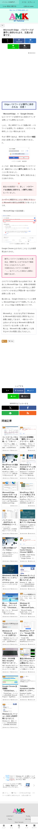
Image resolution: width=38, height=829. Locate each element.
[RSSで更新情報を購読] (27, 413)
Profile (28, 816)
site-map (28, 819)
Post (5, 341)
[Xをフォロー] (10, 408)
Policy (10, 819)
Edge (11, 341)
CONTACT (10, 816)
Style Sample (19, 822)
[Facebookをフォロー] (27, 408)
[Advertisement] (19, 74)
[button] (24, 46)
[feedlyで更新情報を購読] (10, 413)
